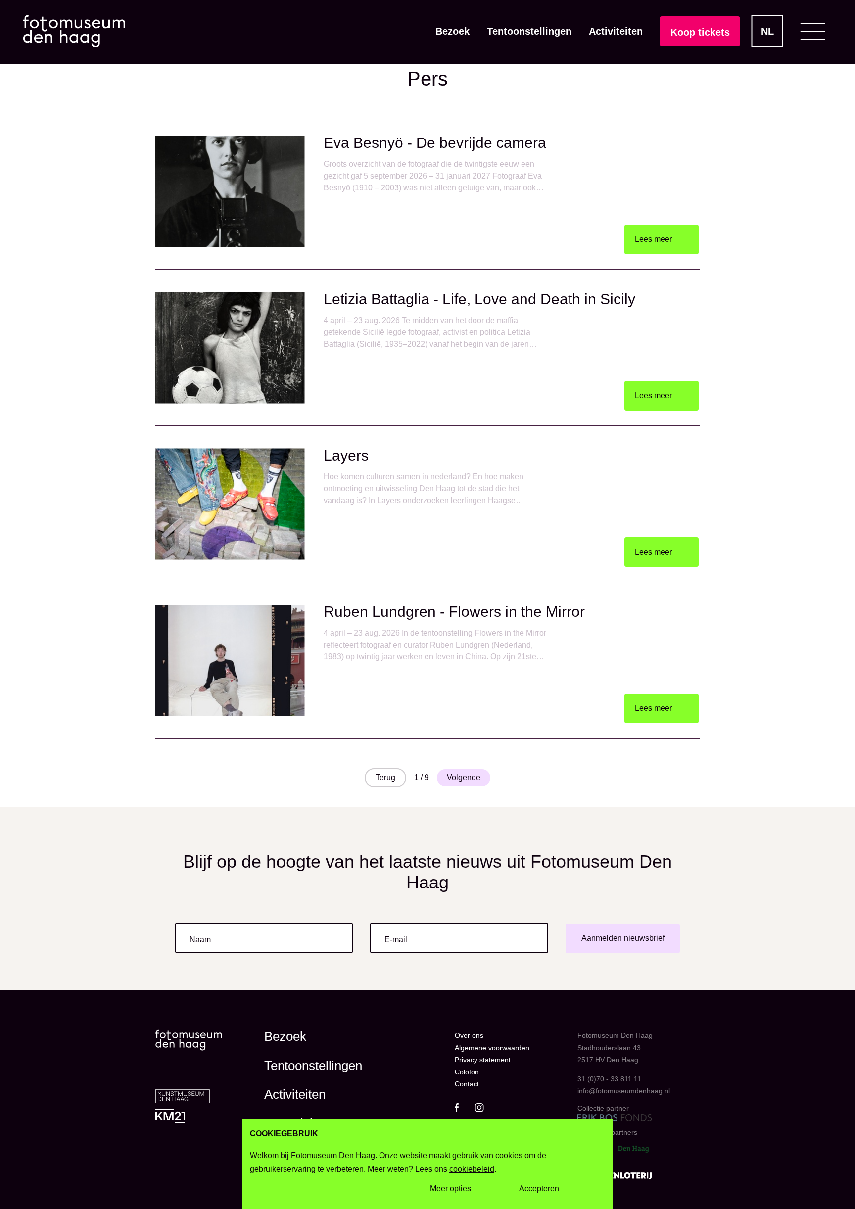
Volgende (463, 777)
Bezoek (452, 31)
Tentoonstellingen (529, 31)
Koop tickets (700, 32)
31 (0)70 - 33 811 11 (609, 1079)
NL (767, 31)
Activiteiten (616, 31)
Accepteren (539, 1188)
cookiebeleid (471, 1169)
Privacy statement (483, 1060)
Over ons (469, 1035)
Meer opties (450, 1188)
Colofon (467, 1072)
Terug (385, 777)
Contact (467, 1084)
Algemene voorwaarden (492, 1048)
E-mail (395, 939)
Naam (200, 939)
